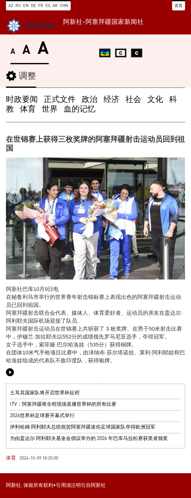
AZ (10, 6)
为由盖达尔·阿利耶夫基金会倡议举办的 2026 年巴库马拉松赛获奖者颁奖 (89, 438)
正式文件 (60, 100)
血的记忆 (80, 110)
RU (18, 6)
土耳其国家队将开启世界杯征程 (45, 393)
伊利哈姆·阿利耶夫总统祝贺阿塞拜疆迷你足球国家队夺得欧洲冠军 (82, 427)
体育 (28, 110)
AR (55, 6)
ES (48, 6)
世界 (50, 110)
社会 (133, 100)
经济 (111, 100)
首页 (179, 6)
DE (33, 6)
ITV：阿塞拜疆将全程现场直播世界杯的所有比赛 (63, 404)
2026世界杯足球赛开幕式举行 (42, 415)
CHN (64, 6)
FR (40, 6)
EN (26, 6)
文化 (155, 100)
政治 (89, 100)
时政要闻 (22, 100)
